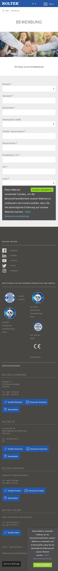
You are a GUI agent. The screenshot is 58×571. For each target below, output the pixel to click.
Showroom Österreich (38, 449)
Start (7, 11)
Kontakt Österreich (15, 449)
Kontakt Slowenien (14, 402)
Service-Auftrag (11, 564)
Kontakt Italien (13, 533)
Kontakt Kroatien (14, 491)
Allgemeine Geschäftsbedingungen (15, 553)
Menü (51, 4)
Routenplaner (12, 410)
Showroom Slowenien (38, 402)
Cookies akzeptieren (42, 565)
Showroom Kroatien (36, 491)
